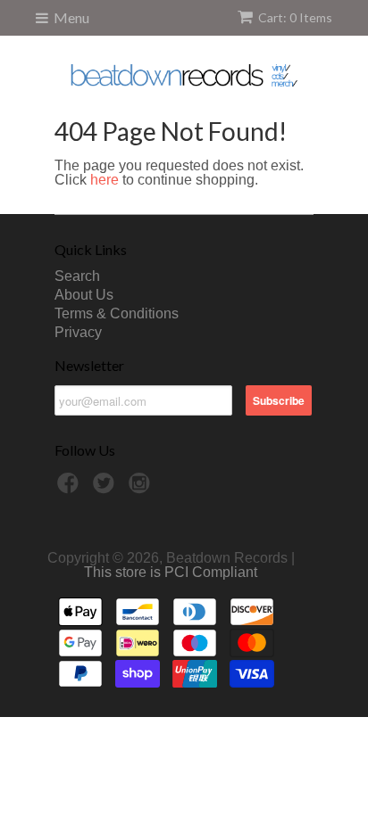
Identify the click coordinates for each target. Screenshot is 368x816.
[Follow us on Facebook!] (70, 488)
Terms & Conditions (116, 313)
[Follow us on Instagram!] (142, 488)
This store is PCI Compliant (170, 572)
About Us (83, 294)
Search (77, 276)
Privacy (78, 332)
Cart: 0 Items (295, 17)
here (104, 179)
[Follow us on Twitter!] (106, 488)
